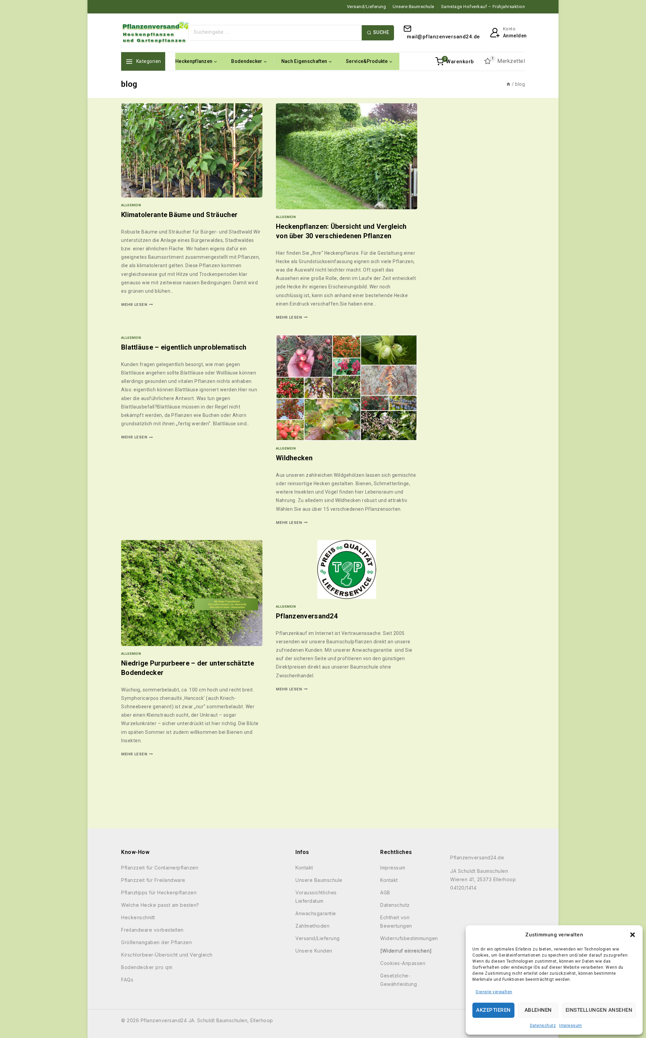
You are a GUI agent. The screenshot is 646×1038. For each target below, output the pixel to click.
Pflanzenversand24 (306, 616)
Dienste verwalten (494, 992)
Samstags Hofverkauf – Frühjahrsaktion (483, 6)
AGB (385, 892)
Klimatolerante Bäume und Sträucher (179, 215)
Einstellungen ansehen (599, 1010)
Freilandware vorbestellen (152, 930)
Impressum (570, 1025)
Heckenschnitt (138, 917)
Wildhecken (294, 458)
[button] (632, 934)
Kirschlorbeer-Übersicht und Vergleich (167, 955)
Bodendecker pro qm (146, 967)
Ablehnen (538, 1010)
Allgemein (131, 205)
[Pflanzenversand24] (154, 32)
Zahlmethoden (312, 926)
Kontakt (304, 867)
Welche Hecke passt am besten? (160, 905)
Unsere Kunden (313, 951)
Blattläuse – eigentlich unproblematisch (184, 347)
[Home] (508, 84)
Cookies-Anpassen (402, 963)
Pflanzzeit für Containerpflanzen (159, 867)
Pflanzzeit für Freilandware (153, 880)
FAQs (127, 979)
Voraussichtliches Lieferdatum (316, 897)
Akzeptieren (493, 1010)
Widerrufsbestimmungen (409, 938)
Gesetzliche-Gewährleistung (398, 980)
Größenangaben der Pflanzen (156, 942)
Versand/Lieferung (366, 6)
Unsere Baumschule (413, 6)
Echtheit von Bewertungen (396, 922)
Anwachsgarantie (315, 913)
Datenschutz (543, 1025)
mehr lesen (137, 304)
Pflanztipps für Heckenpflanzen (158, 892)
